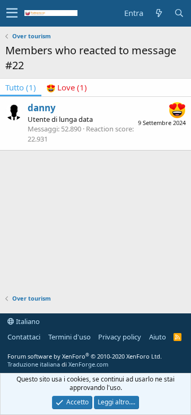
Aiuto (157, 337)
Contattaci (23, 337)
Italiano (27, 321)
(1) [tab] (20, 87)
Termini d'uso (69, 337)
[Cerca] (179, 13)
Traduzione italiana (33, 364)
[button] (12, 13)
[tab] (66, 87)
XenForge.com (88, 364)
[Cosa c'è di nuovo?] (159, 13)
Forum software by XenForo (84, 356)
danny (42, 108)
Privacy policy (119, 337)
